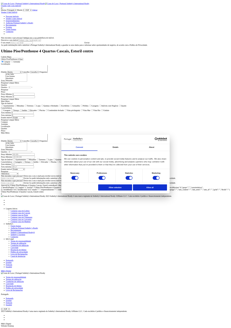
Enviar (87, 43)
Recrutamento (11, 25)
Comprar (6, 62)
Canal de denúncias (18, 256)
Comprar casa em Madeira (21, 222)
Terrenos (30, 106)
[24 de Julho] (16, 74)
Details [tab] (116, 147)
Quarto (123, 106)
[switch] (102, 178)
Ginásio (106, 110)
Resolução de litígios (18, 250)
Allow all (150, 187)
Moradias (20, 106)
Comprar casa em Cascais (20, 213)
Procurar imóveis (12, 16)
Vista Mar (86, 110)
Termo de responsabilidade (21, 241)
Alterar (34, 10)
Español (9, 267)
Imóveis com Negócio (109, 106)
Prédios (85, 106)
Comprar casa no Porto (19, 215)
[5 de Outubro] (16, 76)
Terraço (16, 110)
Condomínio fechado (56, 110)
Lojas (38, 106)
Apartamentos (8, 106)
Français (9, 265)
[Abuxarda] (16, 81)
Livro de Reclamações (19, 254)
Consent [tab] (79, 147)
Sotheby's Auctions (18, 235)
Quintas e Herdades (50, 106)
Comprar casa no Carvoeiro (21, 219)
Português (9, 260)
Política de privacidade (19, 252)
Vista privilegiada (73, 110)
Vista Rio (96, 110)
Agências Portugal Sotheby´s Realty (19, 23)
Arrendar (16, 62)
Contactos (9, 32)
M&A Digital (6, 271)
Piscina (42, 110)
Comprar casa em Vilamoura (21, 217)
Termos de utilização (18, 243)
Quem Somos (11, 29)
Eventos (9, 27)
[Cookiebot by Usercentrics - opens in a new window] (156, 139)
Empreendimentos (12, 21)
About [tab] (151, 147)
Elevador (33, 110)
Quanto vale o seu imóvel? (11, 6)
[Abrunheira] (16, 78)
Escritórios (65, 106)
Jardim (24, 110)
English (9, 262)
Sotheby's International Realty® (23, 232)
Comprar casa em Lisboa (20, 211)
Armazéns (76, 106)
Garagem (6, 110)
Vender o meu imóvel (9, 12)
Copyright (14, 248)
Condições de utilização (20, 245)
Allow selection (115, 187)
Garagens (95, 106)
